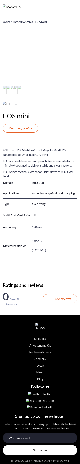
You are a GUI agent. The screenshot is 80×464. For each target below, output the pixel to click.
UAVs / (7, 21)
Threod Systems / (23, 21)
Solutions (40, 338)
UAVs (40, 365)
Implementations (40, 352)
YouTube (48, 400)
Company (40, 358)
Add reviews (63, 298)
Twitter (47, 394)
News (40, 372)
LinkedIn (47, 407)
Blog (40, 379)
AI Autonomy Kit (40, 345)
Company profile (20, 128)
